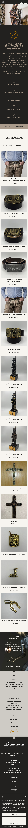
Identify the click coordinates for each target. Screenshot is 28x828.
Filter (5, 145)
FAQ (14, 688)
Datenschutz (15, 826)
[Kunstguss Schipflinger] (14, 743)
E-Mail (12, 723)
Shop (14, 782)
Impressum (21, 826)
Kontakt (14, 778)
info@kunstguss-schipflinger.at (14, 772)
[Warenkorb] (21, 2)
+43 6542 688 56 (14, 768)
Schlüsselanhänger (14, 707)
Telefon (12, 726)
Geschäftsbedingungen (14, 686)
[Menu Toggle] (25, 2)
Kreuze (14, 703)
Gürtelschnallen (14, 701)
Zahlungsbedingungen (14, 684)
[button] (25, 796)
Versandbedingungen (14, 682)
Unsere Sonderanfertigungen (12, 665)
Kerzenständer (14, 705)
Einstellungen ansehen (14, 823)
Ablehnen (14, 819)
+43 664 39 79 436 (14, 770)
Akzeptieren (14, 814)
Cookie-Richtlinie (8, 826)
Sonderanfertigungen (14, 710)
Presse (14, 790)
